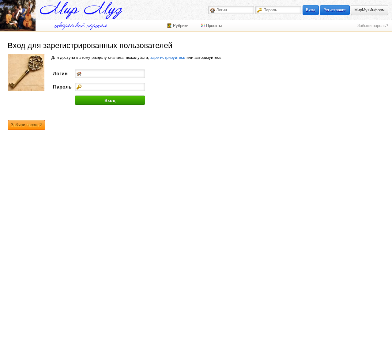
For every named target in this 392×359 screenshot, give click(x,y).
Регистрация (334, 10)
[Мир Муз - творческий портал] (81, 10)
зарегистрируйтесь (167, 57)
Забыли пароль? (372, 25)
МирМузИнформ (369, 10)
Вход (310, 10)
